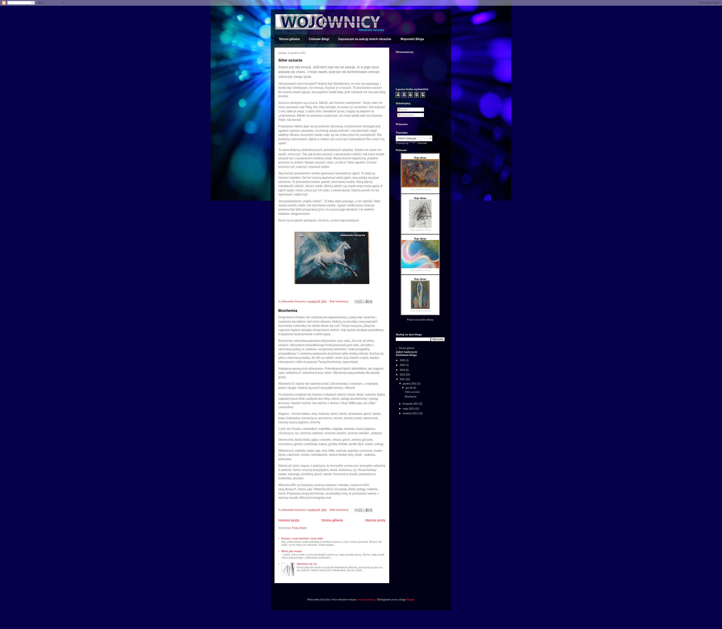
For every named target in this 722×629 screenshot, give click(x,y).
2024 (403, 369)
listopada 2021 (411, 403)
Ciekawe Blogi (319, 39)
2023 (403, 374)
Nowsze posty (288, 520)
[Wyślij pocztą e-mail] (356, 301)
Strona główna (289, 39)
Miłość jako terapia (291, 551)
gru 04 (409, 387)
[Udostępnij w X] (364, 301)
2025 (403, 365)
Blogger (410, 599)
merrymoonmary (366, 599)
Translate (422, 143)
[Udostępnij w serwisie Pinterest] (371, 301)
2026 (403, 360)
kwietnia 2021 (410, 413)
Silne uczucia (290, 60)
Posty (403, 109)
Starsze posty (375, 520)
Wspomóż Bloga (412, 39)
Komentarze (407, 115)
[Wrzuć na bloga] (360, 301)
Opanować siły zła (307, 563)
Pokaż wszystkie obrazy (420, 319)
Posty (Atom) (299, 527)
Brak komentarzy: (340, 301)
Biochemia (287, 310)
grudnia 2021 (410, 383)
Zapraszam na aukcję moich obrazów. (364, 39)
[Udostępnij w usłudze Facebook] (367, 301)
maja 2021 (409, 408)
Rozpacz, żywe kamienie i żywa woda (302, 538)
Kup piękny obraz (420, 189)
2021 (403, 379)
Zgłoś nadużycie (406, 351)
